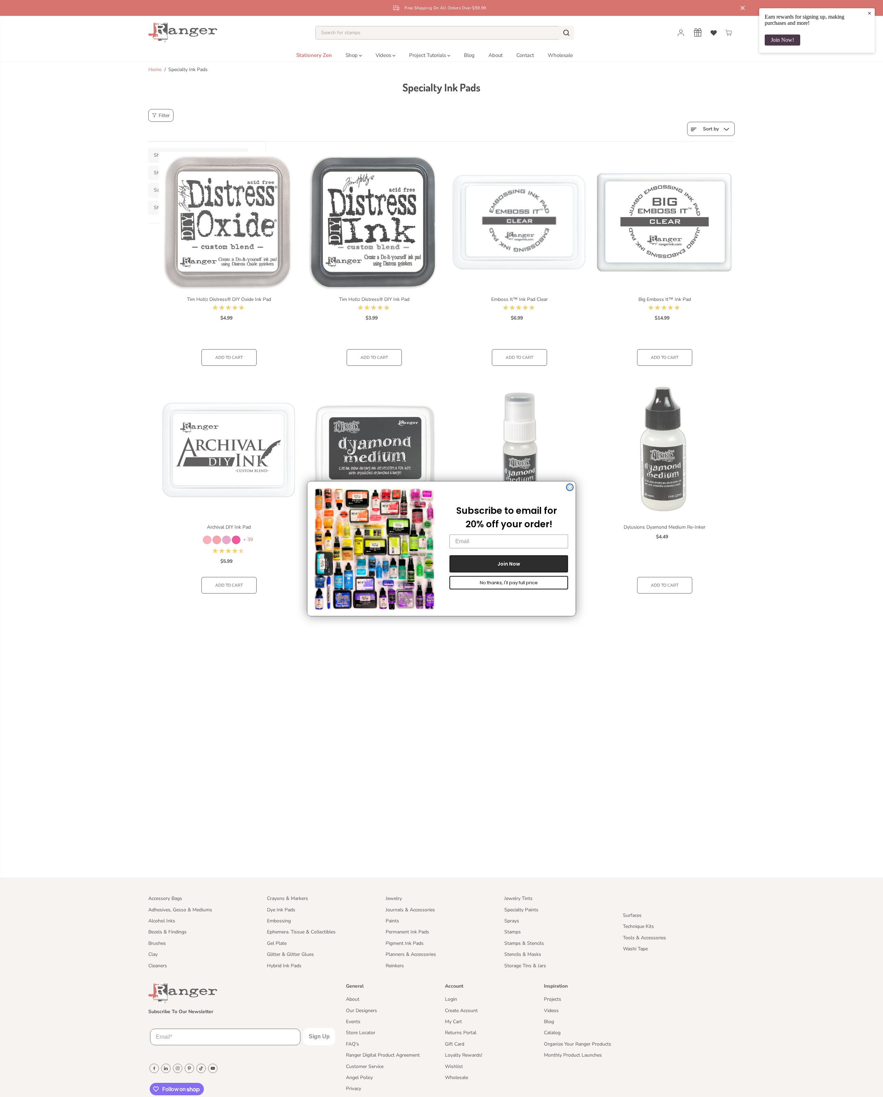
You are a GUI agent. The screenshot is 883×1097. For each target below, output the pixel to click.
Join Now (508, 563)
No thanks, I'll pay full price (509, 582)
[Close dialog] (569, 487)
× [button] (869, 13)
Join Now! (782, 40)
